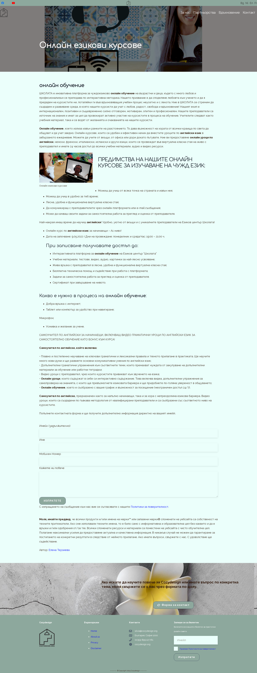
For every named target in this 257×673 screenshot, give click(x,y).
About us (95, 636)
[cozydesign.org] (132, 644)
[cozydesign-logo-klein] (61, 638)
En (251, 3)
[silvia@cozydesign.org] (132, 631)
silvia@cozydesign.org (146, 631)
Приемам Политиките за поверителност (198, 649)
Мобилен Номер (50, 453)
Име (42, 439)
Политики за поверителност (149, 506)
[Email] (8, 3)
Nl (246, 3)
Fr (255, 3)
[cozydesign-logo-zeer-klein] (128, 3)
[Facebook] (2, 3)
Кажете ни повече (51, 468)
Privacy (94, 642)
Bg (242, 3)
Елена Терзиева (59, 550)
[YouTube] (13, 3)
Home (94, 631)
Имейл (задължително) (54, 425)
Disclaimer (96, 648)
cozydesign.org (142, 644)
